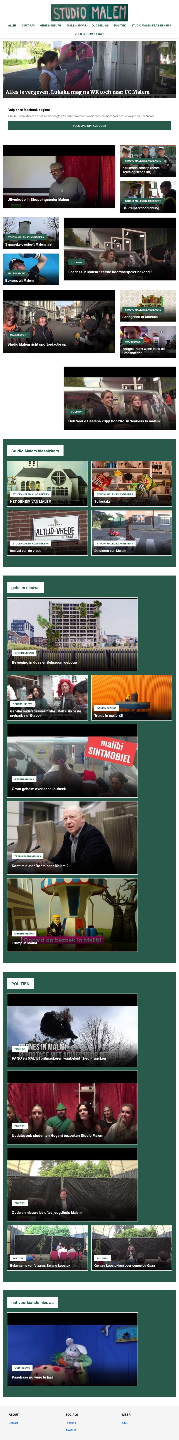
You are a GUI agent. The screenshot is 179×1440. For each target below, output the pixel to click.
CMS (125, 1422)
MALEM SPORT (76, 25)
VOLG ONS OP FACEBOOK (89, 126)
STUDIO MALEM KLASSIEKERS (151, 25)
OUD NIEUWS (100, 25)
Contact (13, 1422)
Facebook (71, 1422)
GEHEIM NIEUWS (51, 25)
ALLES (12, 25)
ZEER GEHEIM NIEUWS (89, 34)
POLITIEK (120, 25)
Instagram (71, 1429)
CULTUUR (28, 25)
